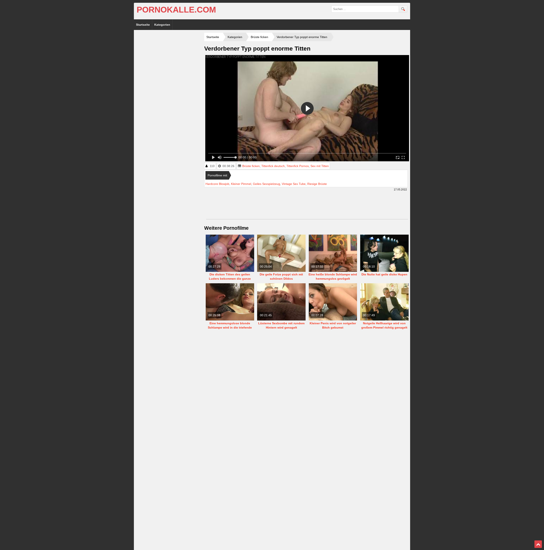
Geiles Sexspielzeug (266, 184)
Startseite (143, 24)
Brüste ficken (251, 166)
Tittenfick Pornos (297, 166)
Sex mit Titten (319, 166)
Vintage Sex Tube (294, 184)
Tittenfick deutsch (273, 166)
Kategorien (162, 24)
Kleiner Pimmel (241, 184)
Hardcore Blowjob (217, 184)
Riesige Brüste (317, 184)
